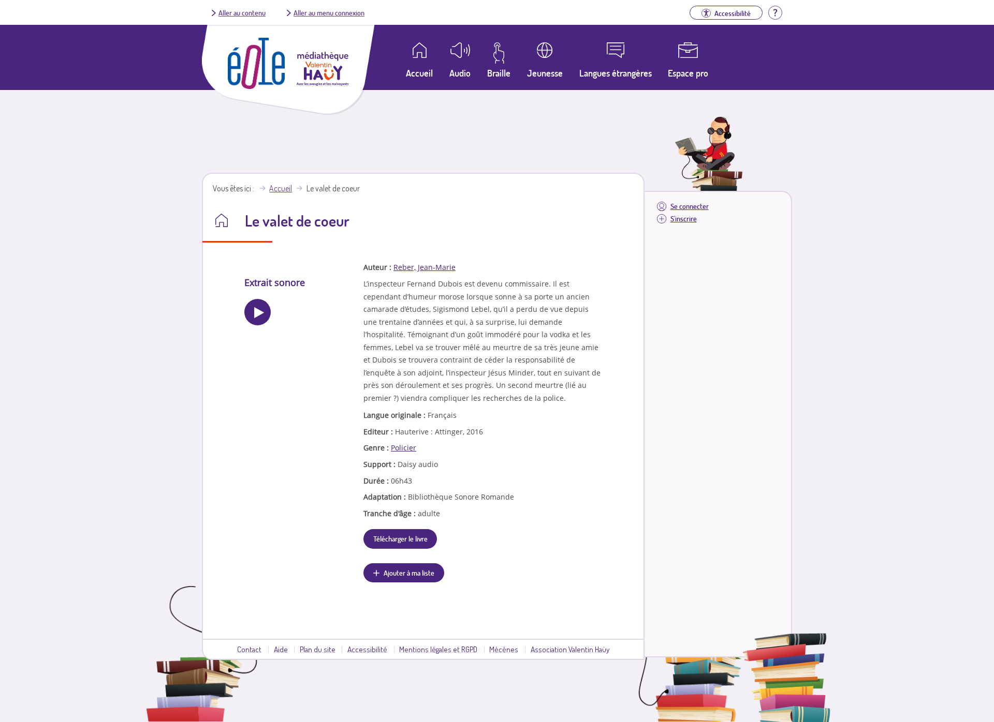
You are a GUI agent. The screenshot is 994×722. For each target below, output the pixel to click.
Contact (249, 649)
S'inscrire (683, 218)
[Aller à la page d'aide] (775, 11)
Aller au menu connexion (329, 12)
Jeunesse (545, 73)
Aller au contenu (242, 12)
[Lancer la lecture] (257, 312)
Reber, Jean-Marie (424, 267)
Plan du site (317, 649)
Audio (460, 73)
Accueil (280, 188)
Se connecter (689, 206)
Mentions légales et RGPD (438, 649)
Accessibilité (367, 649)
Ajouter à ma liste (409, 572)
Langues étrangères (615, 73)
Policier (403, 448)
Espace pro (688, 73)
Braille (498, 73)
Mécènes (503, 649)
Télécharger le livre (400, 538)
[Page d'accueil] (256, 86)
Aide (281, 649)
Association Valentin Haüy (570, 649)
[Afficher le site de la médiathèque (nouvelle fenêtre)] (322, 83)
